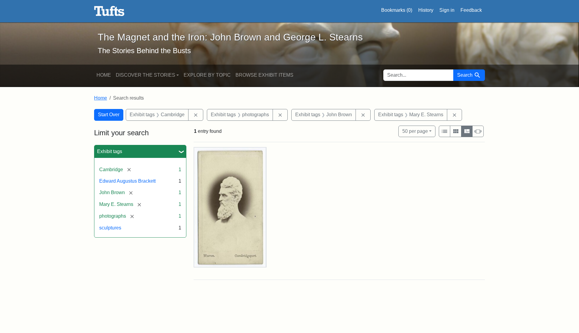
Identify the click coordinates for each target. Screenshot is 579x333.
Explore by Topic (207, 75)
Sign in (446, 10)
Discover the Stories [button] (145, 75)
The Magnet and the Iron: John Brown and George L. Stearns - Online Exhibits (109, 11)
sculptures (110, 227)
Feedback (471, 10)
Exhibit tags (109, 151)
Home (103, 75)
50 (415, 131)
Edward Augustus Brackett (127, 181)
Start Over (108, 114)
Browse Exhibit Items (264, 75)
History (425, 10)
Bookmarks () (396, 10)
